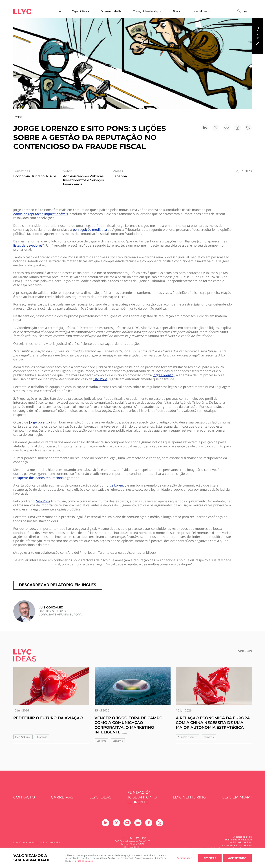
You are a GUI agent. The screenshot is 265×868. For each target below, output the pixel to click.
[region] (132, 858)
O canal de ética (242, 836)
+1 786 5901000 (132, 847)
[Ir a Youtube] (138, 822)
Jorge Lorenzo (163, 375)
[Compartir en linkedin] (205, 127)
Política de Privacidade (238, 839)
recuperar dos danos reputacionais (39, 478)
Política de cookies (241, 842)
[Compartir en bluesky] (248, 127)
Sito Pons (100, 379)
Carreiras (62, 797)
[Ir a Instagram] (127, 822)
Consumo (101, 740)
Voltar (19, 116)
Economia (42, 737)
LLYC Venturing (189, 797)
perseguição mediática (90, 230)
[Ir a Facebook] (148, 822)
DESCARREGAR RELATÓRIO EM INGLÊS (57, 585)
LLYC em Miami (237, 797)
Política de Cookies (83, 860)
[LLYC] (22, 11)
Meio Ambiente (23, 737)
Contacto (257, 33)
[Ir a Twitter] (116, 822)
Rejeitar (210, 858)
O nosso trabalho (111, 11)
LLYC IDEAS (100, 797)
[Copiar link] (226, 127)
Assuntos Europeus (187, 737)
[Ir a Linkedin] (105, 822)
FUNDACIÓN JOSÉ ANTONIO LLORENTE (142, 797)
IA (59, 11)
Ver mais (245, 651)
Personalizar (184, 858)
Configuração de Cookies (237, 845)
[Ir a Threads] (159, 822)
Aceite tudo (237, 858)
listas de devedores (27, 246)
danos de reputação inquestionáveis (40, 214)
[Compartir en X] (215, 127)
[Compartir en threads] (237, 127)
